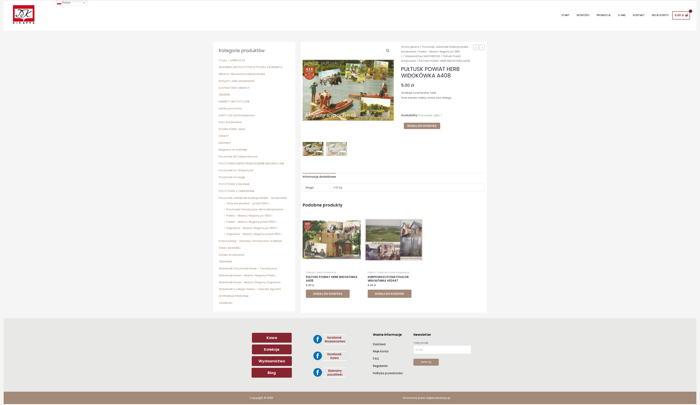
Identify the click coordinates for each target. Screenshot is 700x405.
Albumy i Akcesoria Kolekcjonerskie (242, 74)
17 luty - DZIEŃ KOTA (232, 60)
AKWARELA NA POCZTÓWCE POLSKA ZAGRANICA (250, 67)
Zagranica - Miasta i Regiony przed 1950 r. (254, 234)
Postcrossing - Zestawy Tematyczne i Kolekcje (250, 241)
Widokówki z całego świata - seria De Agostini (250, 289)
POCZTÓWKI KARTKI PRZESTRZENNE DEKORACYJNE (251, 163)
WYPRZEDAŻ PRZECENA (233, 296)
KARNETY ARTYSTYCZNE (234, 101)
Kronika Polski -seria (232, 129)
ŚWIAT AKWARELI (229, 248)
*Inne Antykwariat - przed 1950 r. (248, 203)
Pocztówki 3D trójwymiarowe (238, 156)
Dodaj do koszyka (422, 126)
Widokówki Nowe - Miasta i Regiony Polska (247, 275)
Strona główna (410, 47)
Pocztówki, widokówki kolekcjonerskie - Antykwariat (253, 198)
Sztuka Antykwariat (232, 255)
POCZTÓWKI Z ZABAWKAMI (236, 191)
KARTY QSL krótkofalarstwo (237, 115)
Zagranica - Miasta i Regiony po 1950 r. (252, 228)
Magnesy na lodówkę (233, 149)
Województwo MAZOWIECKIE (422, 56)
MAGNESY (225, 143)
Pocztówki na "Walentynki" (236, 170)
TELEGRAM (225, 261)
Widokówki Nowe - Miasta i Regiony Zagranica (249, 282)
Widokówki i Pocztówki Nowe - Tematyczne (248, 268)
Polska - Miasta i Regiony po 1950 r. (249, 215)
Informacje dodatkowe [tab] (319, 177)
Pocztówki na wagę (232, 177)
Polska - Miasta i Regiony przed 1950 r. (251, 222)
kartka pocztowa (230, 108)
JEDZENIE (224, 94)
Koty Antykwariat (230, 122)
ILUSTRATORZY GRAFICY (234, 88)
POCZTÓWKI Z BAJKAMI (234, 184)
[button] (387, 50)
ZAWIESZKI (225, 303)
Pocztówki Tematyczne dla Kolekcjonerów (254, 209)
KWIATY (224, 136)
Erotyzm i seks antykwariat (236, 81)
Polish (65, 2)
